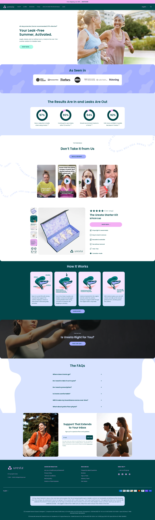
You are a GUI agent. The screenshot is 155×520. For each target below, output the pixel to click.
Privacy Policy (89, 444)
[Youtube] (126, 474)
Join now (89, 437)
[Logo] (9, 6)
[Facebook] (122, 474)
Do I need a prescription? (62, 387)
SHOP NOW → (26, 47)
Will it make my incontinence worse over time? (70, 400)
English (5, 491)
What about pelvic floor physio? (65, 407)
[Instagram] (119, 474)
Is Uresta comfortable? (61, 394)
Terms (64, 445)
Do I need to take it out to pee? (64, 381)
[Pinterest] (129, 474)
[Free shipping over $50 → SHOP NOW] (77, 2)
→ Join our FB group (123, 470)
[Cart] (151, 7)
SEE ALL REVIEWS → (77, 156)
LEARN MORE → (77, 311)
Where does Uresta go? (62, 374)
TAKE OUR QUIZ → (77, 343)
